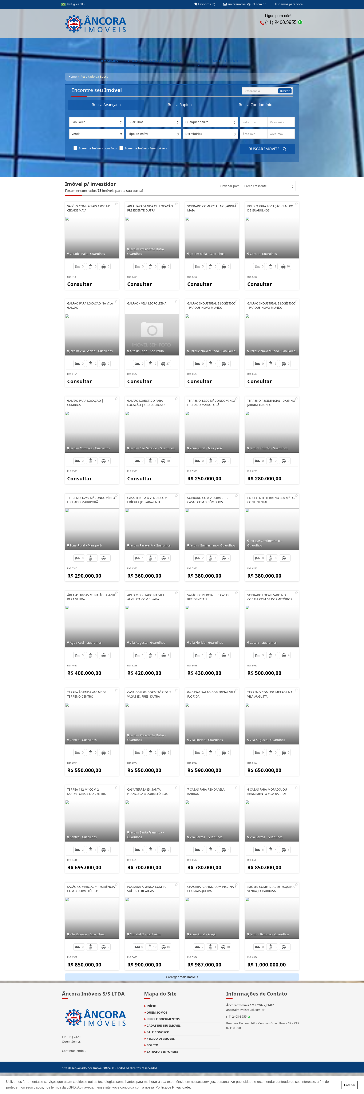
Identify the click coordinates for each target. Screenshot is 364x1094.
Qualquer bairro (196, 122)
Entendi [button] (349, 1085)
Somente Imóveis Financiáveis (146, 148)
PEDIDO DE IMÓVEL (160, 1039)
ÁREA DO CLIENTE (226, 61)
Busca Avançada (106, 104)
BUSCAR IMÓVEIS (266, 148)
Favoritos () (206, 4)
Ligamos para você (289, 4)
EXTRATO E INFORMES (162, 1052)
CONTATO (198, 61)
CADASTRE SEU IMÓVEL (167, 61)
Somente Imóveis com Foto (97, 148)
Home (72, 76)
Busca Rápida (180, 104)
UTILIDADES (134, 61)
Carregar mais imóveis (182, 977)
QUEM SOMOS (107, 61)
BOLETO (152, 1045)
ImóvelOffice (102, 1068)
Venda (76, 134)
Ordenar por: (229, 186)
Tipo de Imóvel (138, 134)
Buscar (285, 91)
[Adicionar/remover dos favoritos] (116, 204)
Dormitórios (193, 134)
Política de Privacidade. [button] (173, 1087)
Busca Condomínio (255, 104)
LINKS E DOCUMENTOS (163, 1019)
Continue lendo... (74, 1051)
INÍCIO (85, 61)
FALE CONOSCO (157, 1032)
